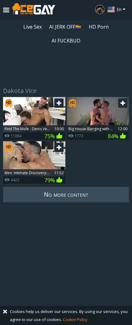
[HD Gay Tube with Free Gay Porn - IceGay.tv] (33, 10)
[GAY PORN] (99, 9)
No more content (66, 194)
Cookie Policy (75, 319)
